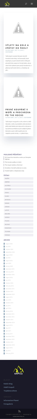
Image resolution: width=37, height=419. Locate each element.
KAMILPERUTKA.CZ (18, 416)
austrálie (8, 185)
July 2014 (8, 305)
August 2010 (9, 348)
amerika (7, 182)
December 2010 (10, 336)
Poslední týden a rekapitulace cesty (14, 171)
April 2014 (8, 308)
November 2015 (10, 289)
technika (7, 231)
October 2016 (9, 283)
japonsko (7, 199)
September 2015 (10, 294)
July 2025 (8, 258)
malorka (7, 214)
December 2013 (10, 314)
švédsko (7, 235)
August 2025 (9, 255)
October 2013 (9, 319)
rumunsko (8, 228)
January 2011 (9, 334)
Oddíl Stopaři (9, 387)
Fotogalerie (8, 404)
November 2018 (10, 274)
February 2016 (10, 286)
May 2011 (8, 328)
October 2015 (9, 291)
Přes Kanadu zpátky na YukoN (13, 162)
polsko (7, 221)
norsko (7, 217)
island (7, 196)
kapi (12, 50)
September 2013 (10, 322)
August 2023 (9, 260)
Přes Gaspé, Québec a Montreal (13, 165)
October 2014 (9, 303)
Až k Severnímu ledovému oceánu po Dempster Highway (18, 158)
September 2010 (10, 345)
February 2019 (10, 272)
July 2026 (8, 246)
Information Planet (11, 400)
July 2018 (8, 280)
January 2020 (9, 266)
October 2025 (9, 249)
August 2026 (9, 244)
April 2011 (8, 331)
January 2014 (9, 311)
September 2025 (10, 252)
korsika (7, 207)
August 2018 (9, 277)
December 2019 (10, 269)
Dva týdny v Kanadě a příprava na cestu (15, 168)
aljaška (7, 178)
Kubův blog (8, 384)
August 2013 (9, 325)
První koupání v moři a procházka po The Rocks (18, 112)
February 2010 (10, 353)
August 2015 (9, 297)
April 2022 (8, 263)
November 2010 (10, 339)
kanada (7, 203)
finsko (7, 192)
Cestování (9, 52)
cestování (8, 189)
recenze (7, 224)
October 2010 (9, 342)
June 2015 (8, 300)
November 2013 (10, 317)
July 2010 (8, 350)
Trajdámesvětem (10, 391)
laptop (7, 210)
